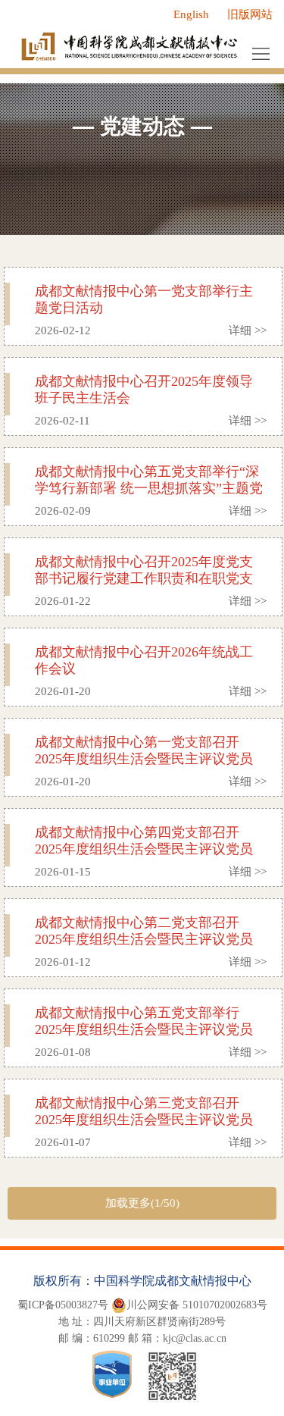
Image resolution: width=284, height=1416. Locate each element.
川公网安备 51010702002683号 (196, 1305)
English (191, 14)
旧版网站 (250, 14)
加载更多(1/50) (142, 1203)
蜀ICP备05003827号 (62, 1305)
